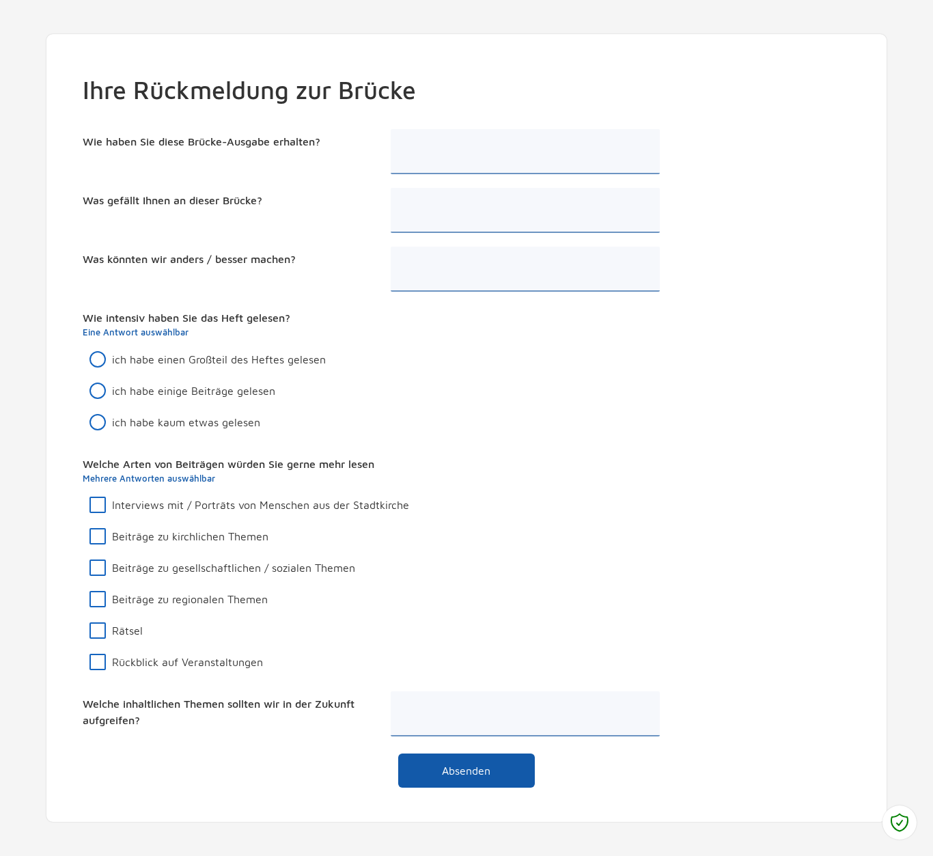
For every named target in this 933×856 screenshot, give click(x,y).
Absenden (466, 770)
